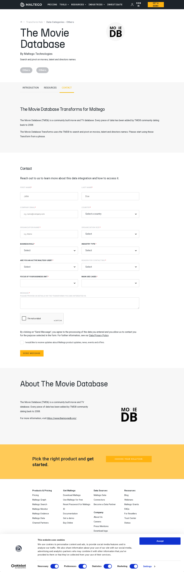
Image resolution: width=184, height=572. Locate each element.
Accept (160, 541)
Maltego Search (39, 504)
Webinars (128, 499)
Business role (27, 244)
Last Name (87, 187)
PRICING (52, 4)
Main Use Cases (89, 277)
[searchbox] (89, 283)
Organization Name (30, 227)
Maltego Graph (39, 499)
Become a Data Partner (105, 504)
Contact (67, 87)
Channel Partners (40, 523)
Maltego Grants (131, 504)
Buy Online (68, 523)
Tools (63, 4)
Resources (77, 4)
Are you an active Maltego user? (36, 260)
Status (127, 523)
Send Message (31, 353)
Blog (126, 495)
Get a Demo (156, 4)
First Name (25, 187)
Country (86, 207)
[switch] (82, 566)
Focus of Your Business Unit (34, 277)
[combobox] (110, 283)
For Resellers (130, 513)
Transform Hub (34, 22)
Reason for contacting (94, 260)
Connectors (99, 499)
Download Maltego (72, 495)
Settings (147, 566)
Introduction (30, 87)
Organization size (91, 227)
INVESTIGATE (114, 4)
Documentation (70, 513)
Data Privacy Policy (99, 335)
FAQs (126, 509)
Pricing (35, 495)
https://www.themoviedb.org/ (61, 418)
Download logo (101, 531)
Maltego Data (38, 518)
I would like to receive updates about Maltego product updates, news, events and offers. (65, 342)
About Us (98, 517)
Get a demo (68, 518)
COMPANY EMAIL (28, 207)
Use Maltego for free (73, 499)
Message (53, 294)
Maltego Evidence (40, 513)
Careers (97, 521)
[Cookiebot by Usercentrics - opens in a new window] (18, 566)
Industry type (89, 244)
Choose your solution (128, 459)
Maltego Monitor (40, 509)
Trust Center (130, 518)
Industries (96, 4)
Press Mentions (101, 526)
